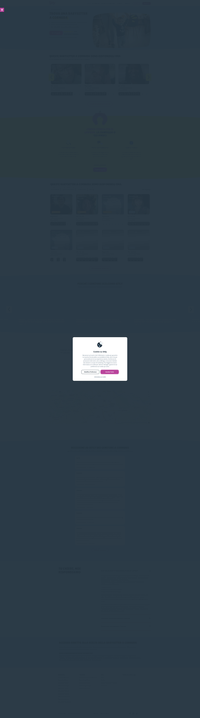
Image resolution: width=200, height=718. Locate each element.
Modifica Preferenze (90, 372)
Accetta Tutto (109, 372)
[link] (2, 10)
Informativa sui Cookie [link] (100, 377)
